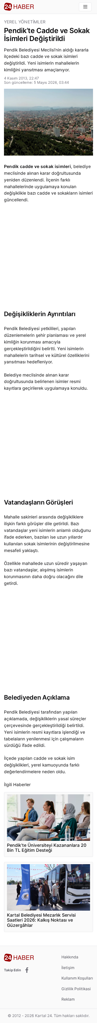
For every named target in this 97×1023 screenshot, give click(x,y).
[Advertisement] (48, 258)
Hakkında (69, 957)
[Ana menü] (85, 6)
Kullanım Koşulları (77, 978)
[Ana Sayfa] (19, 7)
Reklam (68, 999)
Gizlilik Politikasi (76, 988)
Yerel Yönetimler (25, 22)
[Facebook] (26, 970)
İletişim (67, 967)
